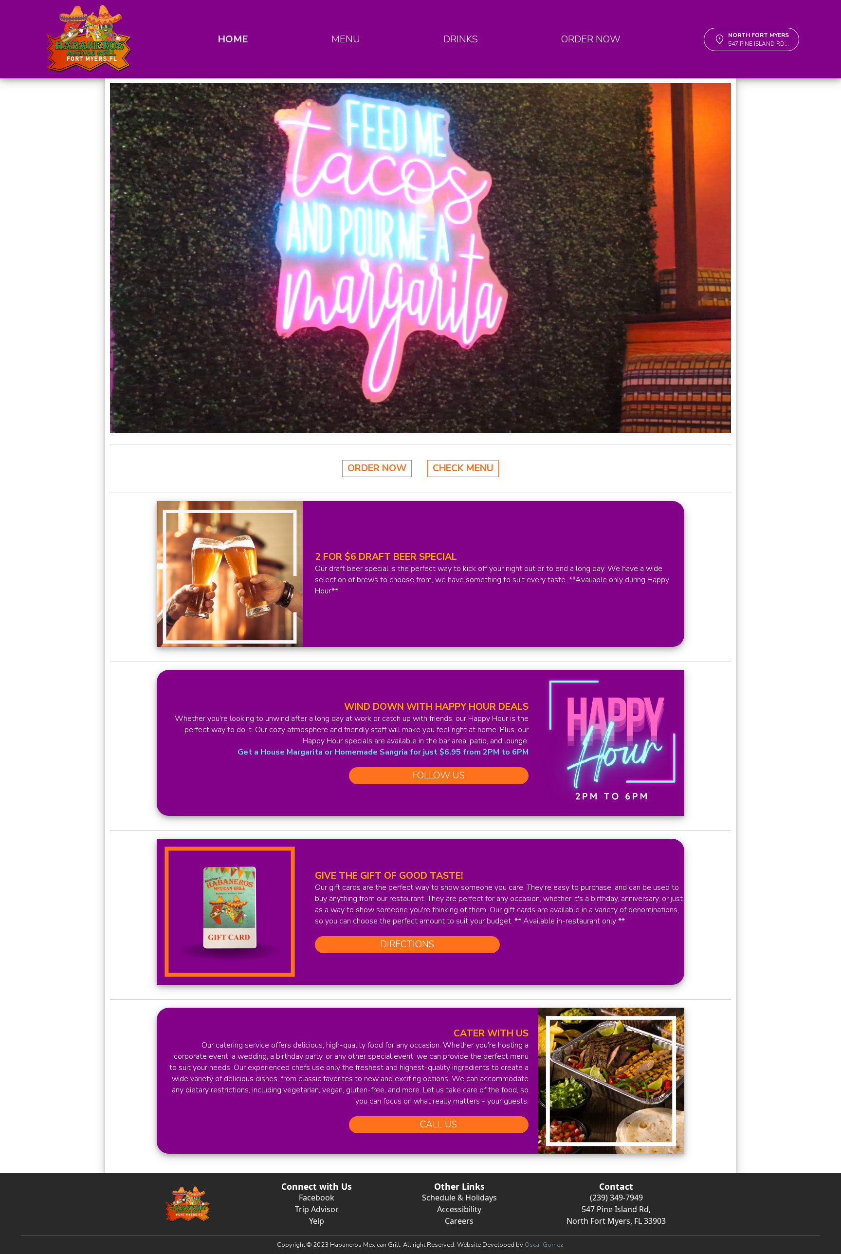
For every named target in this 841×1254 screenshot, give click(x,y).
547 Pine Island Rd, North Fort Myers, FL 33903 (616, 1215)
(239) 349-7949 (616, 1197)
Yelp (316, 1221)
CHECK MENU (463, 468)
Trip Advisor (317, 1209)
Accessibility (459, 1209)
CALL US (438, 1124)
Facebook (316, 1197)
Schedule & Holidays (459, 1197)
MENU (345, 39)
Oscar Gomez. (545, 1244)
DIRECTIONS (407, 944)
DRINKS (460, 39)
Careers (459, 1221)
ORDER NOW (591, 39)
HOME (233, 39)
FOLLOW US (438, 775)
